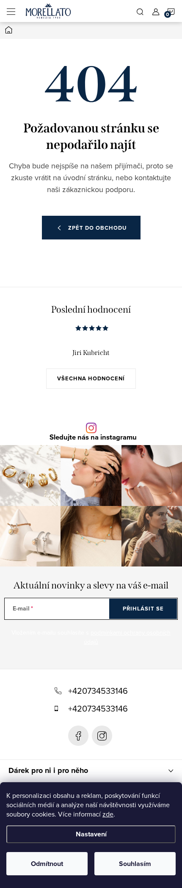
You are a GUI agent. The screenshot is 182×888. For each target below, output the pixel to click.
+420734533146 (98, 691)
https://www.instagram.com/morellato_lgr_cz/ (102, 736)
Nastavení (91, 834)
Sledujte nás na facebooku (78, 736)
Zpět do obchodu (97, 228)
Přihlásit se (143, 609)
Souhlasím (135, 864)
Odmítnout (47, 864)
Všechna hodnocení (91, 378)
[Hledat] (140, 11)
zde (107, 814)
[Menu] (11, 11)
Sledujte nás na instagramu (93, 437)
